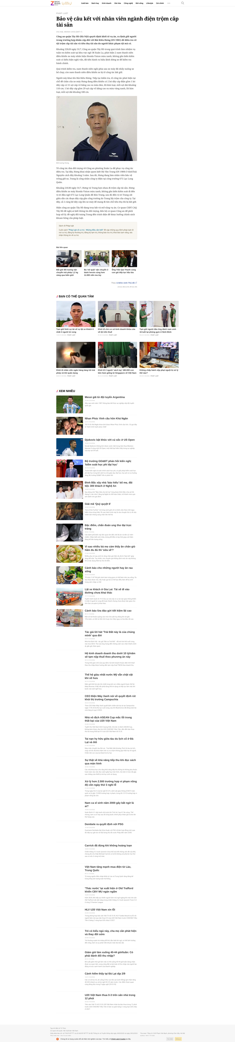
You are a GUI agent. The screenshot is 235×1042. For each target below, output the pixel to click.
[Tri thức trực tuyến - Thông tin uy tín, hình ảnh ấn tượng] (61, 3)
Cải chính (160, 3)
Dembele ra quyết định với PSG (104, 824)
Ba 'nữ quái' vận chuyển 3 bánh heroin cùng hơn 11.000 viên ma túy (96, 272)
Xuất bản (84, 3)
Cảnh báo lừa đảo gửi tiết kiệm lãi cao (108, 610)
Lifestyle (149, 3)
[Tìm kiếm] (183, 3)
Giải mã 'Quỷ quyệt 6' (98, 504)
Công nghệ (128, 3)
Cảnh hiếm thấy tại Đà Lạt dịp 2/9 (105, 973)
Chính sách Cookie (118, 1039)
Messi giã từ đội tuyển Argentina (105, 397)
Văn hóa (117, 3)
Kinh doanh (106, 3)
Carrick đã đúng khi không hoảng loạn (108, 845)
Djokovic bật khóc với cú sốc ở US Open (110, 439)
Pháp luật (62, 13)
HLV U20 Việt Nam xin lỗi (100, 909)
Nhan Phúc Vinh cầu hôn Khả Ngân (106, 418)
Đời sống (139, 3)
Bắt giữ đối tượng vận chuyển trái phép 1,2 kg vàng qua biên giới (67, 272)
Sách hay (95, 3)
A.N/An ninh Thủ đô (125, 283)
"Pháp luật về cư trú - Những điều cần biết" (85, 230)
